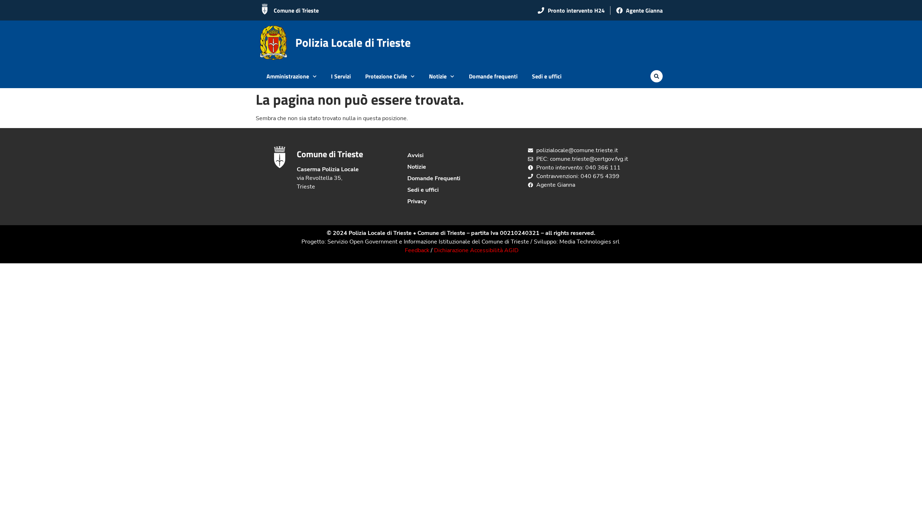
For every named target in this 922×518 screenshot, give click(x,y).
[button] (656, 76)
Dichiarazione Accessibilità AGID (476, 250)
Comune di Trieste (296, 10)
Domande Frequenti (433, 178)
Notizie (438, 76)
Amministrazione (288, 76)
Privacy (416, 201)
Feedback (417, 250)
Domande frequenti (493, 76)
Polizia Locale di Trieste (353, 42)
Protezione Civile (386, 76)
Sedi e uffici (546, 76)
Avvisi (415, 155)
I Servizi (341, 76)
